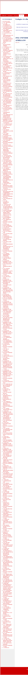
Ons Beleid (10, 15)
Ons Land (16, 15)
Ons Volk (21, 15)
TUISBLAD (4, 15)
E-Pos (18, 42)
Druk (16, 42)
